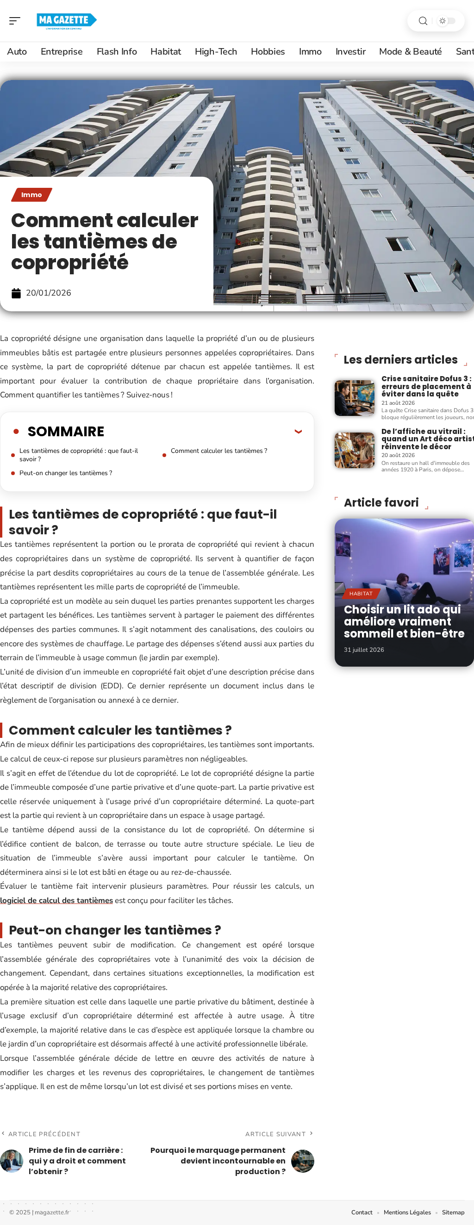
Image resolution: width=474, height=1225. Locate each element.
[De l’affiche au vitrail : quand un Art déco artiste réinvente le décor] (354, 450)
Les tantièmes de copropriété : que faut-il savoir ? (78, 455)
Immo (31, 194)
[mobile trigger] (17, 21)
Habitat (361, 593)
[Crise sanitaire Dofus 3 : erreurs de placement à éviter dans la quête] (354, 398)
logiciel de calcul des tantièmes (56, 900)
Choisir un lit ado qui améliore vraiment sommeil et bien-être (404, 622)
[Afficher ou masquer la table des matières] (203, 431)
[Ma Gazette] (66, 21)
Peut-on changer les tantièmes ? (65, 473)
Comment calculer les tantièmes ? (219, 450)
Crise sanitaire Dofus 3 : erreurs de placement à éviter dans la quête (426, 386)
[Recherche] (423, 21)
